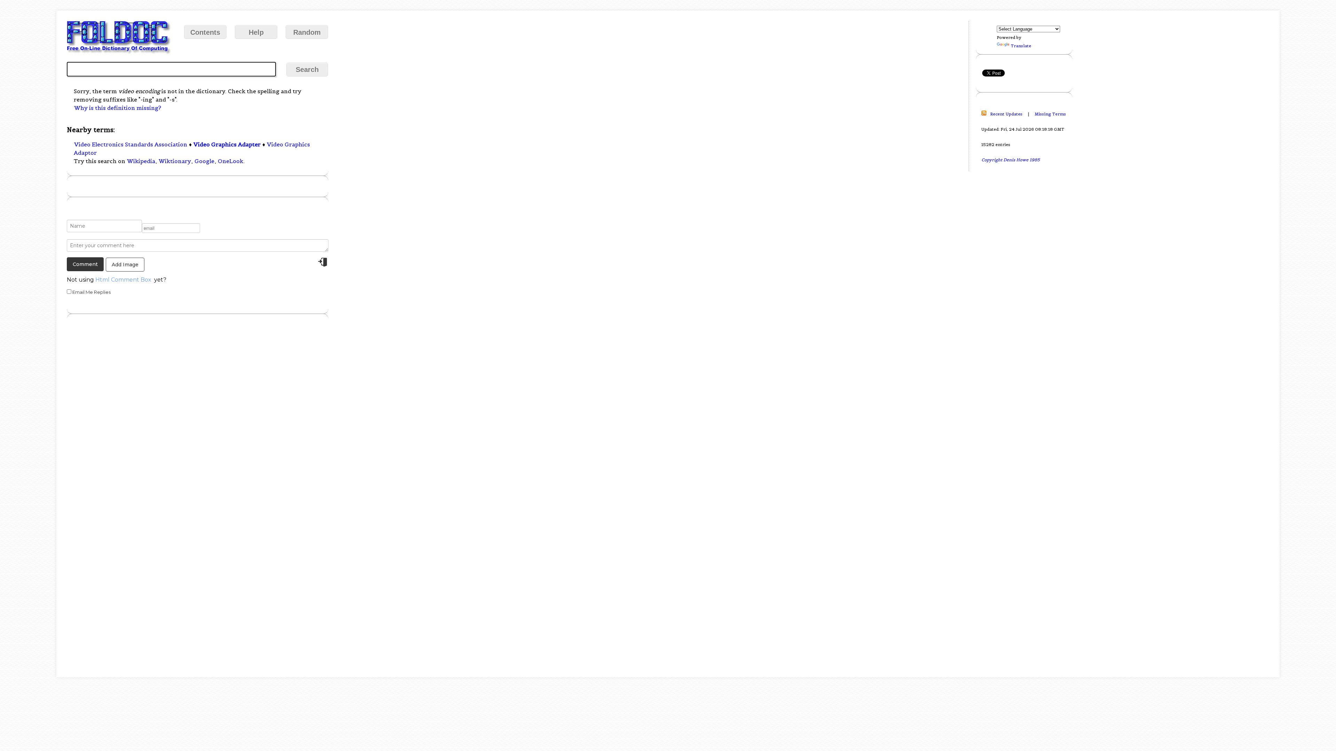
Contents (205, 32)
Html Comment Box (123, 279)
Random (307, 32)
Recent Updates (1006, 113)
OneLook (230, 161)
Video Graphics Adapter (227, 144)
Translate (1021, 45)
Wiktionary (175, 161)
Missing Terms (1050, 113)
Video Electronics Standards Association (130, 144)
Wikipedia (141, 161)
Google (204, 161)
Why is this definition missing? (117, 107)
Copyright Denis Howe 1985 (1010, 159)
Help (256, 32)
